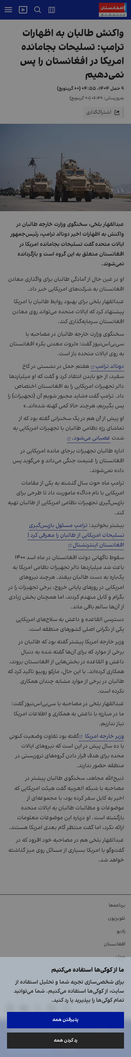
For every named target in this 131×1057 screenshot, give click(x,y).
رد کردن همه (66, 1040)
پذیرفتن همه (65, 1019)
